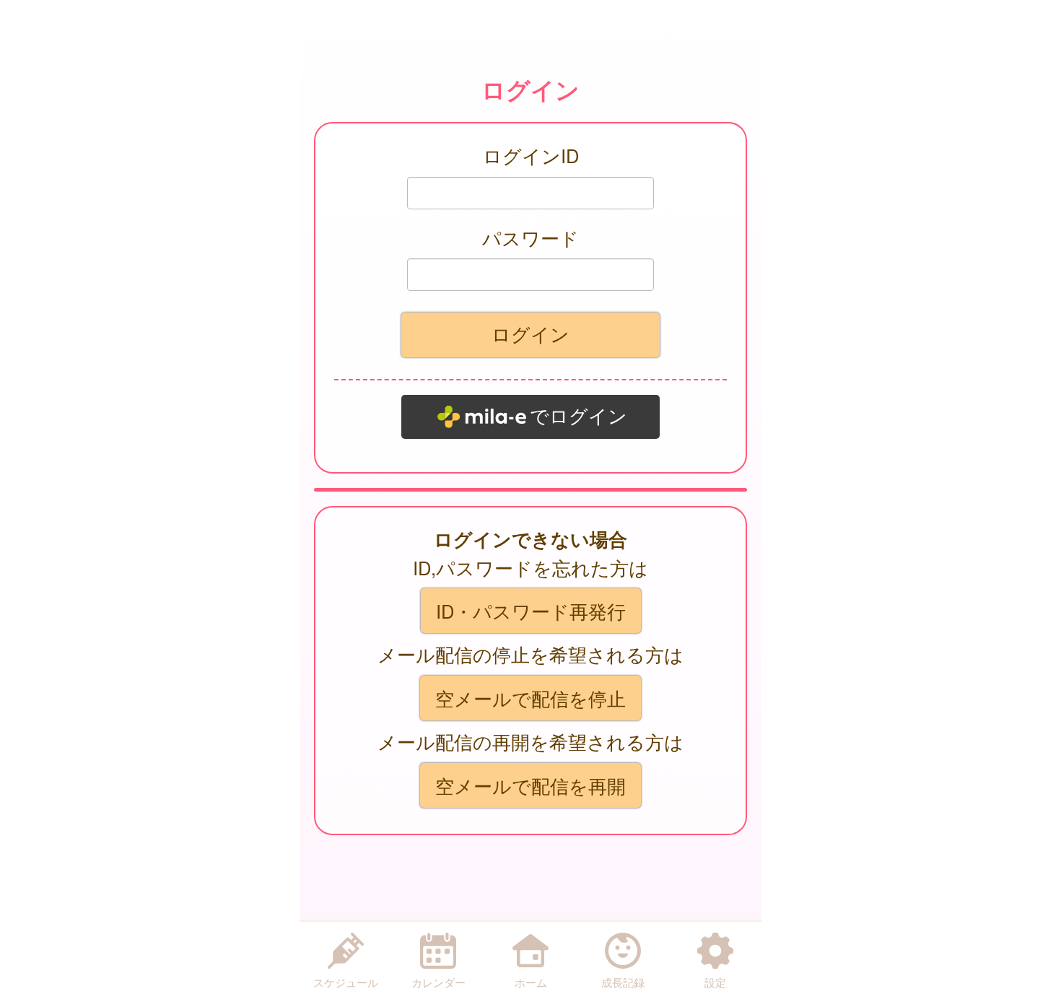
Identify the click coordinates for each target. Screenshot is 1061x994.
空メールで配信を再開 (530, 785)
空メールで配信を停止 (530, 698)
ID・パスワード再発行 (531, 611)
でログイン (578, 416)
